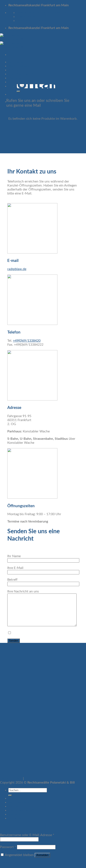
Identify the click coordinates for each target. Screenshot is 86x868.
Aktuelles (15, 814)
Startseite (15, 62)
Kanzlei (13, 70)
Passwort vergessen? (15, 862)
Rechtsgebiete (19, 66)
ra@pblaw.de (16, 269)
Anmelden (42, 855)
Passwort (8, 847)
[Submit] (10, 795)
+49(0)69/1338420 (26, 340)
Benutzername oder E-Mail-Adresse (27, 835)
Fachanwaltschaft (21, 810)
